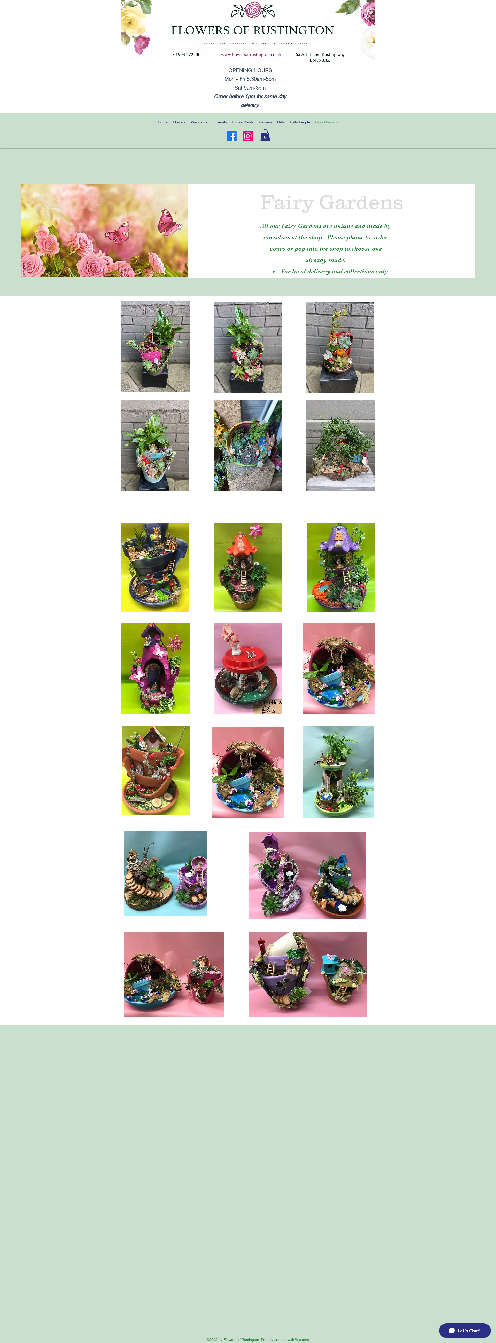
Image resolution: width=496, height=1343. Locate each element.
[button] (265, 135)
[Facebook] (232, 136)
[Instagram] (248, 136)
